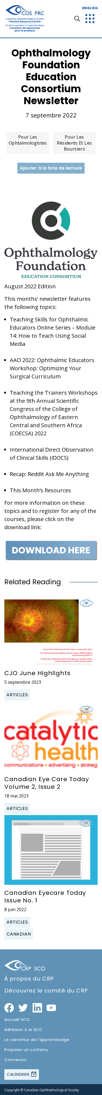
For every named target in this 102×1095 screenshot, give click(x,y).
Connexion (15, 1059)
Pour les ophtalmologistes (28, 140)
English (90, 8)
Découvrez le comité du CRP (46, 990)
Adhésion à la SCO (23, 1029)
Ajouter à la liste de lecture (51, 168)
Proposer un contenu (26, 1049)
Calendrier (19, 1074)
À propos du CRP (29, 978)
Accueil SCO (17, 1019)
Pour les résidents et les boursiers (74, 143)
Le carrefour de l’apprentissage (36, 1039)
